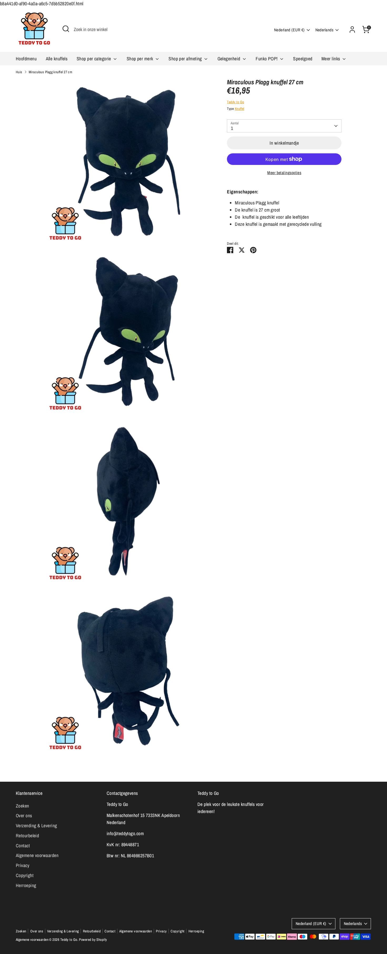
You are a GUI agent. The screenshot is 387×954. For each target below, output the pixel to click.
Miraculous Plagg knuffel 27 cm (50, 72)
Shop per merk (140, 58)
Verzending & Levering (36, 825)
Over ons (24, 815)
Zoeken (22, 806)
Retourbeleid (27, 835)
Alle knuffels (57, 58)
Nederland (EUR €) (289, 30)
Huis (19, 72)
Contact (23, 845)
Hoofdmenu (26, 58)
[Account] (352, 29)
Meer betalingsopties (284, 172)
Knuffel (239, 108)
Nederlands (324, 30)
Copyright (24, 875)
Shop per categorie (94, 58)
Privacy (22, 865)
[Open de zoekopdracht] (66, 28)
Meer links (331, 58)
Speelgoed (302, 58)
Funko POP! (267, 58)
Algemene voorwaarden (37, 855)
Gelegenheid (229, 58)
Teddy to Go (235, 102)
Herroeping (26, 885)
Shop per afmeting (185, 58)
